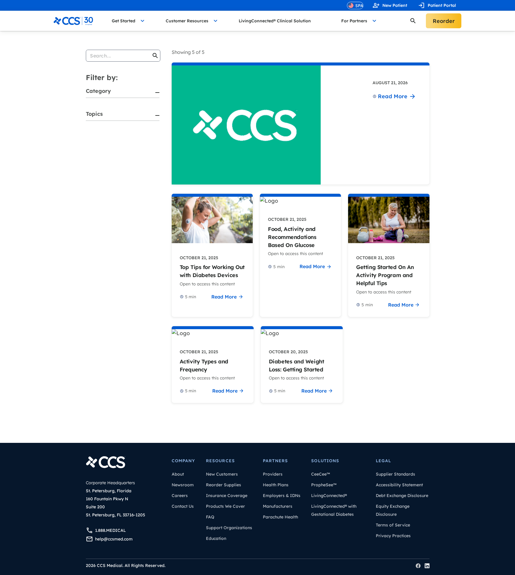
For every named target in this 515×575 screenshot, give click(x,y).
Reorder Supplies (223, 485)
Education (216, 538)
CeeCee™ (320, 474)
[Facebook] (418, 565)
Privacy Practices (393, 535)
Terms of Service (393, 525)
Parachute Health (280, 517)
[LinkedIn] (427, 565)
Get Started (123, 21)
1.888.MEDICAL (110, 530)
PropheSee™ (323, 485)
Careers (180, 495)
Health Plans (275, 485)
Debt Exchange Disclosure (402, 495)
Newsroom (183, 485)
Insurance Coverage (226, 495)
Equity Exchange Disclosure (392, 510)
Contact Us (183, 506)
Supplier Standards (395, 474)
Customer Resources (187, 21)
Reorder (444, 21)
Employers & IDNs (281, 495)
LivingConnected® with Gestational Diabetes (333, 510)
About (178, 474)
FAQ (210, 517)
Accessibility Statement (399, 485)
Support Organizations (229, 527)
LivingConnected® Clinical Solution (275, 21)
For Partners (354, 21)
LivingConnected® (329, 495)
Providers (273, 474)
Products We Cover (225, 506)
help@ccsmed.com (114, 539)
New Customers (222, 474)
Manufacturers (277, 506)
